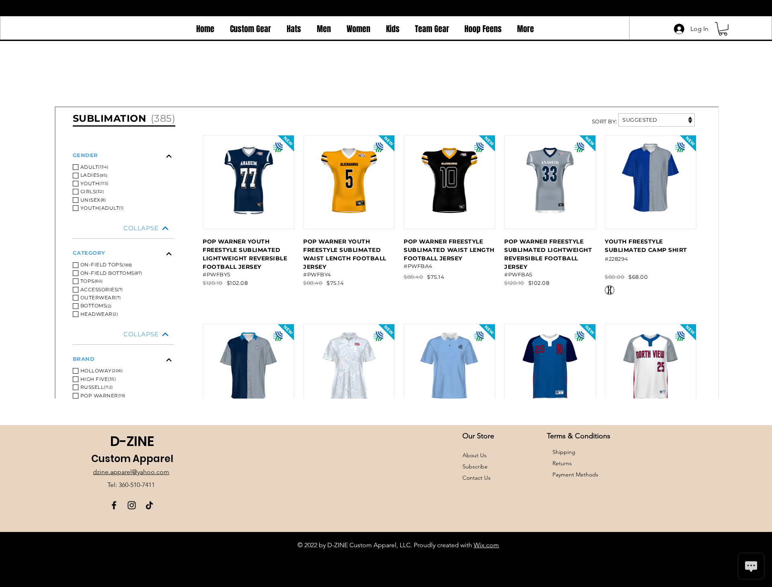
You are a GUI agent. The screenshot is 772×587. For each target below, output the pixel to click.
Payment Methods (576, 474)
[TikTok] (149, 505)
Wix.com (486, 545)
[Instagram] (131, 505)
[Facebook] (114, 505)
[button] (723, 29)
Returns (562, 463)
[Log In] (677, 29)
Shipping (563, 452)
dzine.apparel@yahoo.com (131, 472)
